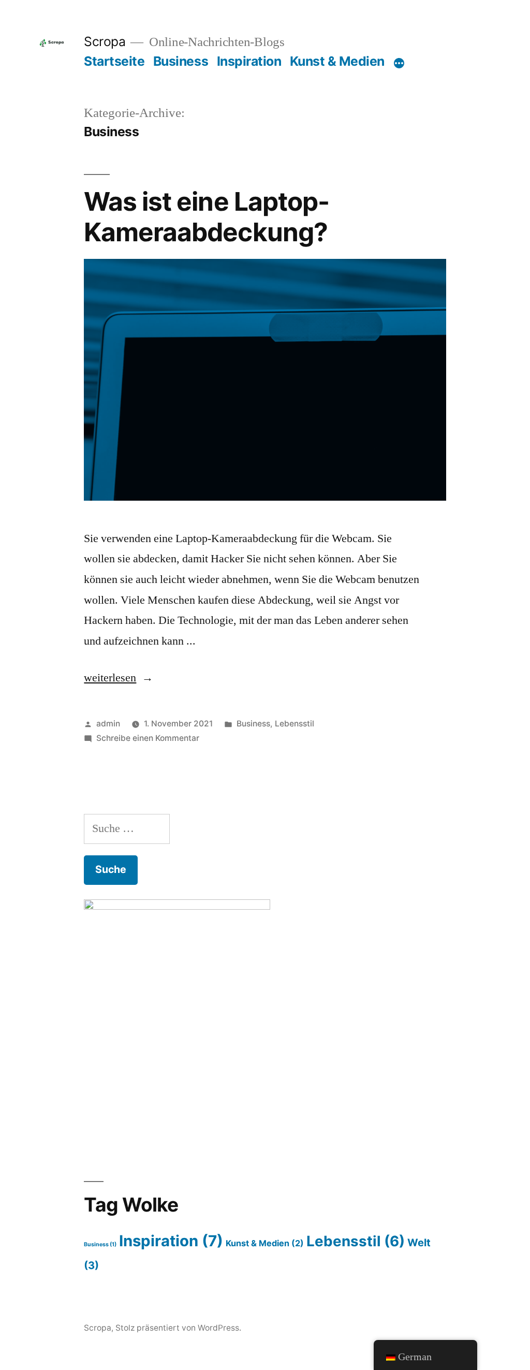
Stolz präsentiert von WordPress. (178, 1328)
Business (180, 61)
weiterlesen (110, 678)
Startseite (114, 61)
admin (108, 723)
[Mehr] (399, 63)
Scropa (104, 41)
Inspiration (249, 61)
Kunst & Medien (337, 61)
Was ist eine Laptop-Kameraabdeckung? (206, 216)
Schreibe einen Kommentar (147, 738)
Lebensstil (294, 723)
